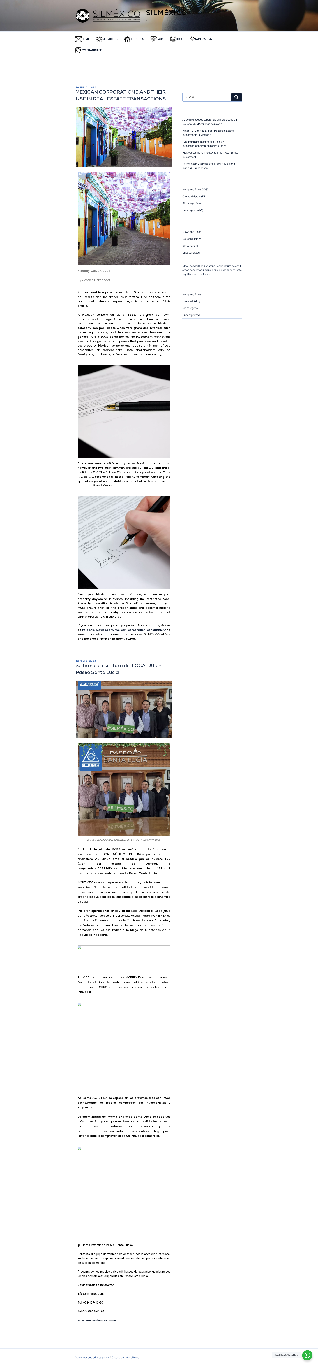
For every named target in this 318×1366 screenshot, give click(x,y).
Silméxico (166, 13)
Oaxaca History (191, 196)
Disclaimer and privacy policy (92, 1357)
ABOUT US (137, 39)
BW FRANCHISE (91, 50)
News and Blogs (191, 189)
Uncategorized (191, 210)
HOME (86, 39)
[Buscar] (236, 97)
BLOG (179, 39)
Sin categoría (190, 203)
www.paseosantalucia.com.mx (97, 1320)
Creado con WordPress (125, 1357)
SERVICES (108, 39)
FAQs (160, 39)
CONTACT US (203, 39)
